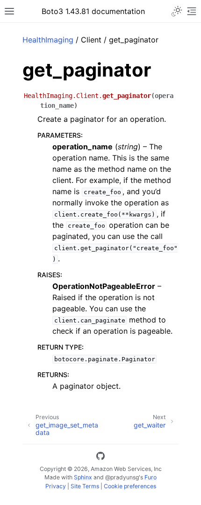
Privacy (55, 486)
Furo (150, 477)
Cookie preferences (130, 486)
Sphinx (83, 477)
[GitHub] (100, 457)
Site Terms (85, 486)
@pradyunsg (122, 477)
